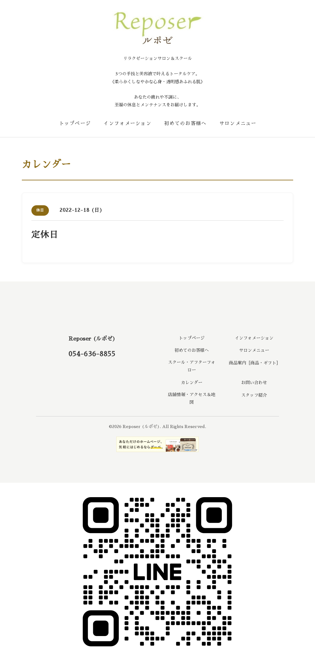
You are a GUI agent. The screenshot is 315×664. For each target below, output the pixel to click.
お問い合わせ (254, 382)
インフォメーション (127, 123)
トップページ (75, 123)
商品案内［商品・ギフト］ (254, 363)
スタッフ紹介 (254, 395)
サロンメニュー (238, 123)
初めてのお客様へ (185, 123)
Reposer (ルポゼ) (92, 338)
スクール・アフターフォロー (191, 366)
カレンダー (191, 382)
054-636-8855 (92, 354)
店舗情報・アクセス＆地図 (191, 398)
